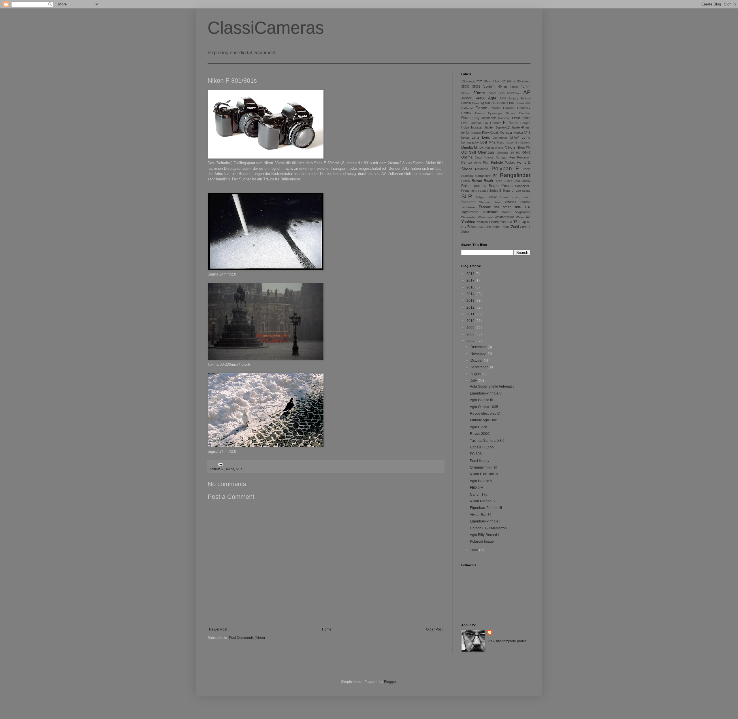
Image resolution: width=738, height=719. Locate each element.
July (474, 381)
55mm (491, 93)
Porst (526, 169)
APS (503, 98)
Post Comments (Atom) (247, 638)
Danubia (524, 113)
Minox (478, 148)
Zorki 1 (525, 227)
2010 (470, 321)
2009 (470, 328)
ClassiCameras (266, 27)
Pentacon (523, 157)
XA (528, 217)
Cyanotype (495, 113)
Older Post (434, 629)
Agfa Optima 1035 (484, 407)
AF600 (480, 98)
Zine (488, 227)
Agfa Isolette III (481, 400)
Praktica (467, 176)
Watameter (468, 217)
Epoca (526, 118)
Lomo (526, 137)
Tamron (525, 202)
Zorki (515, 227)
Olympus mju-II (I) (483, 467)
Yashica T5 (508, 222)
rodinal (526, 180)
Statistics (510, 202)
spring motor (521, 197)
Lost (483, 142)
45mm (525, 86)
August (476, 374)
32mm (497, 81)
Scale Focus (501, 185)
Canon (481, 107)
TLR (527, 207)
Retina (465, 180)
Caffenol (466, 108)
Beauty (513, 98)
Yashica (468, 221)
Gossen (495, 122)
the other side (507, 207)
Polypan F (505, 168)
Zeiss (471, 227)
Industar (477, 127)
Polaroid (481, 169)
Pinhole (497, 163)
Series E (495, 190)
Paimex (489, 157)
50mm (479, 92)
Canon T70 (478, 494)
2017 (470, 280)
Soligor (480, 197)
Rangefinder (515, 175)
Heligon (525, 122)
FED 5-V (476, 488)
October (477, 360)
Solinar (492, 197)
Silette (526, 190)
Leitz (475, 137)
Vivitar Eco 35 (481, 515)
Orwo (478, 157)
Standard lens (489, 202)
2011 (470, 314)
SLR (239, 469)
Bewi (475, 103)
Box (512, 103)
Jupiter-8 (517, 127)
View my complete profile (507, 641)
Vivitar (506, 212)
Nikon (230, 469)
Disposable (488, 118)
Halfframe (510, 123)
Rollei (465, 186)
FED (464, 122)
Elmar (516, 118)
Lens (486, 137)
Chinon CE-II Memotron (488, 528)
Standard (468, 202)
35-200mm (509, 81)
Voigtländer (522, 212)
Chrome (508, 108)
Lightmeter (500, 137)
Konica (506, 132)
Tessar (485, 207)
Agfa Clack (478, 427)
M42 (492, 142)
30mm (487, 81)
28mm (477, 81)
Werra (520, 217)
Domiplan (504, 118)
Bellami (525, 98)
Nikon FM (523, 147)
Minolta (467, 148)
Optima (466, 157)
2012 (470, 307)
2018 (470, 274)
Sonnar (504, 197)
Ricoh (488, 181)
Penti (477, 162)
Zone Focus (501, 227)
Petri (486, 162)
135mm (466, 81)
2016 (470, 287)
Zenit (480, 227)
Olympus (486, 152)
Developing (470, 118)
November (479, 354)
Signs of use (512, 190)
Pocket (510, 162)
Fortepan (476, 122)
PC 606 (476, 454)
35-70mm (523, 81)
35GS (476, 86)
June (474, 550)
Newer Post (218, 629)
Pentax (466, 163)
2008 (470, 334)
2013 (470, 301)
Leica (465, 137)
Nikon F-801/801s (484, 474)
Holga (465, 127)
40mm (502, 86)
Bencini (466, 103)
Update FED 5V (482, 447)
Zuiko (465, 231)
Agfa (492, 98)
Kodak (494, 132)
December (479, 347)
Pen (512, 157)
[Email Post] (220, 464)
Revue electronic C (485, 414)
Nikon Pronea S (482, 501)
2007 (470, 341)
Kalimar (476, 132)
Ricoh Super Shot (507, 180)
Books (503, 103)
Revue (477, 181)
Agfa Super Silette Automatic (492, 386)
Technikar (468, 207)
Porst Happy (479, 461)
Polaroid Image (482, 541)
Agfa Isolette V (481, 481)
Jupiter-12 (503, 127)
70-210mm (514, 93)
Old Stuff (468, 152)
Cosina (479, 113)
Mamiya (525, 142)
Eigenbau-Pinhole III (486, 508)
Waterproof (485, 217)
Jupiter (489, 127)
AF (222, 469)
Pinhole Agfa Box (483, 420)
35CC (465, 86)
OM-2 (526, 152)
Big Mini (485, 103)
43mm (514, 86)
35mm (489, 86)
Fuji (485, 122)
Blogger (390, 682)
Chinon (495, 108)
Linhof (514, 137)
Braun (520, 103)
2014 (470, 294)
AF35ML (467, 98)
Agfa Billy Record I (484, 535)
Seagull (483, 190)
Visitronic (490, 212)
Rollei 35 (479, 186)
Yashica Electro (488, 222)
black (495, 103)
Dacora (510, 113)
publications (483, 176)
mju (487, 147)
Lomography (470, 142)
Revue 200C (480, 434)
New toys (497, 147)
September (479, 367)
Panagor (501, 157)
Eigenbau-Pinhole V (486, 393)
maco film (512, 142)
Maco (500, 142)
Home (327, 629)
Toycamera (470, 212)
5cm (501, 93)
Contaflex (523, 108)
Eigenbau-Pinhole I (485, 521)
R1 (495, 176)
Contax (466, 113)
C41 (527, 103)
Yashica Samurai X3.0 (487, 441)
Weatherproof (504, 217)
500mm (466, 93)
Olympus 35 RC (508, 152)
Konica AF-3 (521, 132)
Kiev (485, 133)
